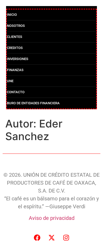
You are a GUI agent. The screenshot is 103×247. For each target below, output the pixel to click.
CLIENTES (14, 37)
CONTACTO (16, 92)
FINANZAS (15, 70)
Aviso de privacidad (51, 218)
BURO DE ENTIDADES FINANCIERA (33, 103)
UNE (10, 81)
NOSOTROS (16, 26)
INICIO (12, 15)
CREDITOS (15, 48)
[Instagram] (66, 237)
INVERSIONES (17, 59)
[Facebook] (37, 237)
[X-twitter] (51, 237)
